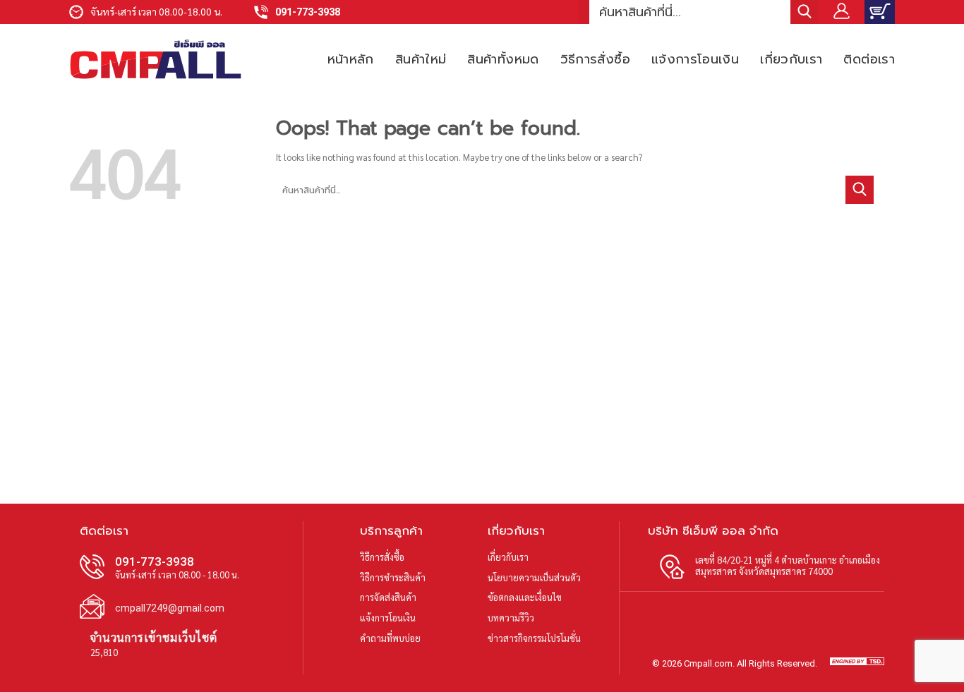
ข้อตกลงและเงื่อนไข (525, 597)
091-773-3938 (307, 12)
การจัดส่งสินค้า (388, 597)
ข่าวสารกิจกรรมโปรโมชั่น (534, 638)
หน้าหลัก (350, 58)
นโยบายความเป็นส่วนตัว (534, 577)
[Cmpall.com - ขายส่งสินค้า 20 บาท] (155, 59)
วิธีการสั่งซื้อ (595, 58)
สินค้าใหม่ (421, 58)
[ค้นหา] (804, 12)
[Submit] (859, 190)
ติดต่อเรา (869, 58)
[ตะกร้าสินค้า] (879, 12)
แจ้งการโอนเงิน (695, 58)
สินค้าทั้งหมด (502, 58)
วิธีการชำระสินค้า (393, 577)
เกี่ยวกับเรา (791, 58)
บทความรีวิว (511, 618)
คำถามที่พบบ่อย (390, 638)
